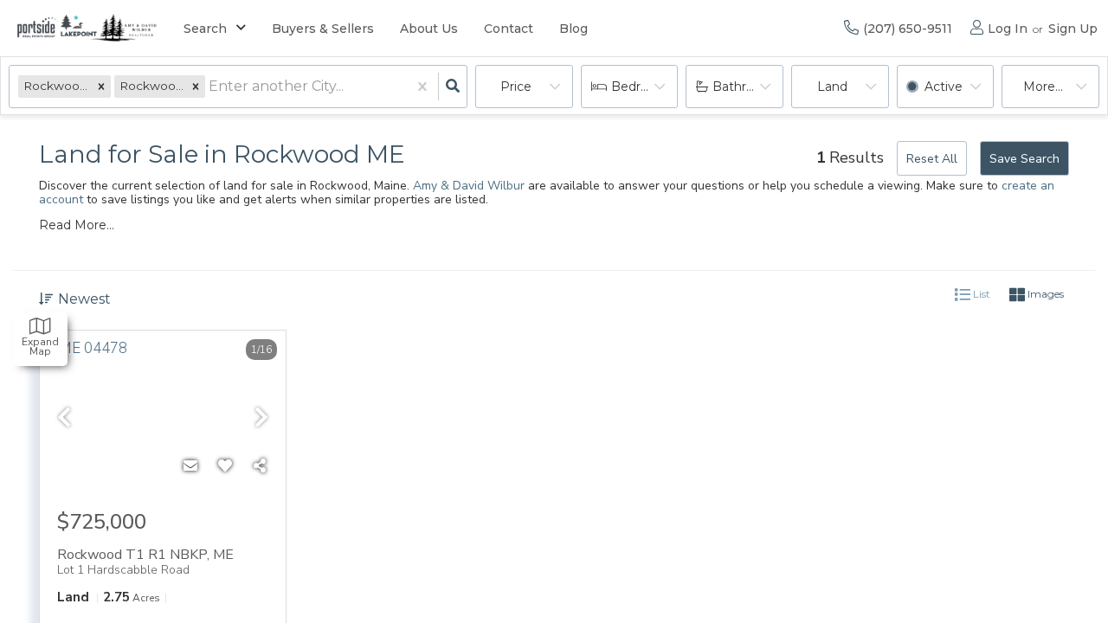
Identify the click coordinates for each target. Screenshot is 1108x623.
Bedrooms (643, 86)
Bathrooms (746, 86)
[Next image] (261, 419)
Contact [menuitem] (508, 28)
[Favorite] (225, 466)
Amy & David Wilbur (469, 185)
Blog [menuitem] (573, 28)
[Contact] (190, 466)
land (832, 86)
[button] (101, 86)
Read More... (76, 225)
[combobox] (210, 87)
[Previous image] (64, 419)
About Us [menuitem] (429, 28)
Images (1044, 293)
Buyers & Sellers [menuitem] (323, 28)
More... (1043, 86)
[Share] (259, 466)
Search (205, 28)
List (980, 293)
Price (515, 86)
